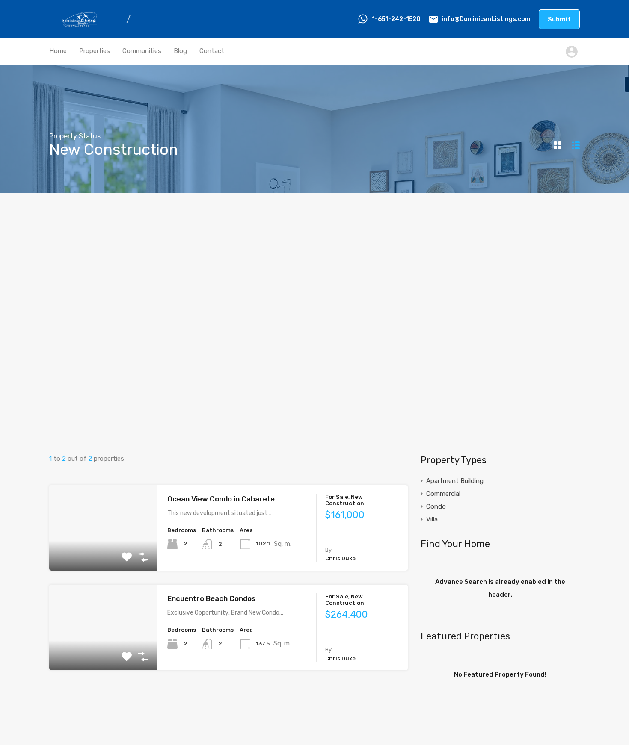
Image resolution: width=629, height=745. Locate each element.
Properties (94, 51)
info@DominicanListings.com (486, 19)
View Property (103, 553)
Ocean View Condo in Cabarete (221, 499)
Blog (180, 51)
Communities (141, 51)
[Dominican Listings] (81, 26)
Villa (432, 519)
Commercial (443, 494)
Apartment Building (455, 481)
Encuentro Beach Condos (211, 598)
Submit (559, 19)
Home (58, 51)
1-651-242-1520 (396, 19)
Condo (436, 506)
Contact (211, 51)
